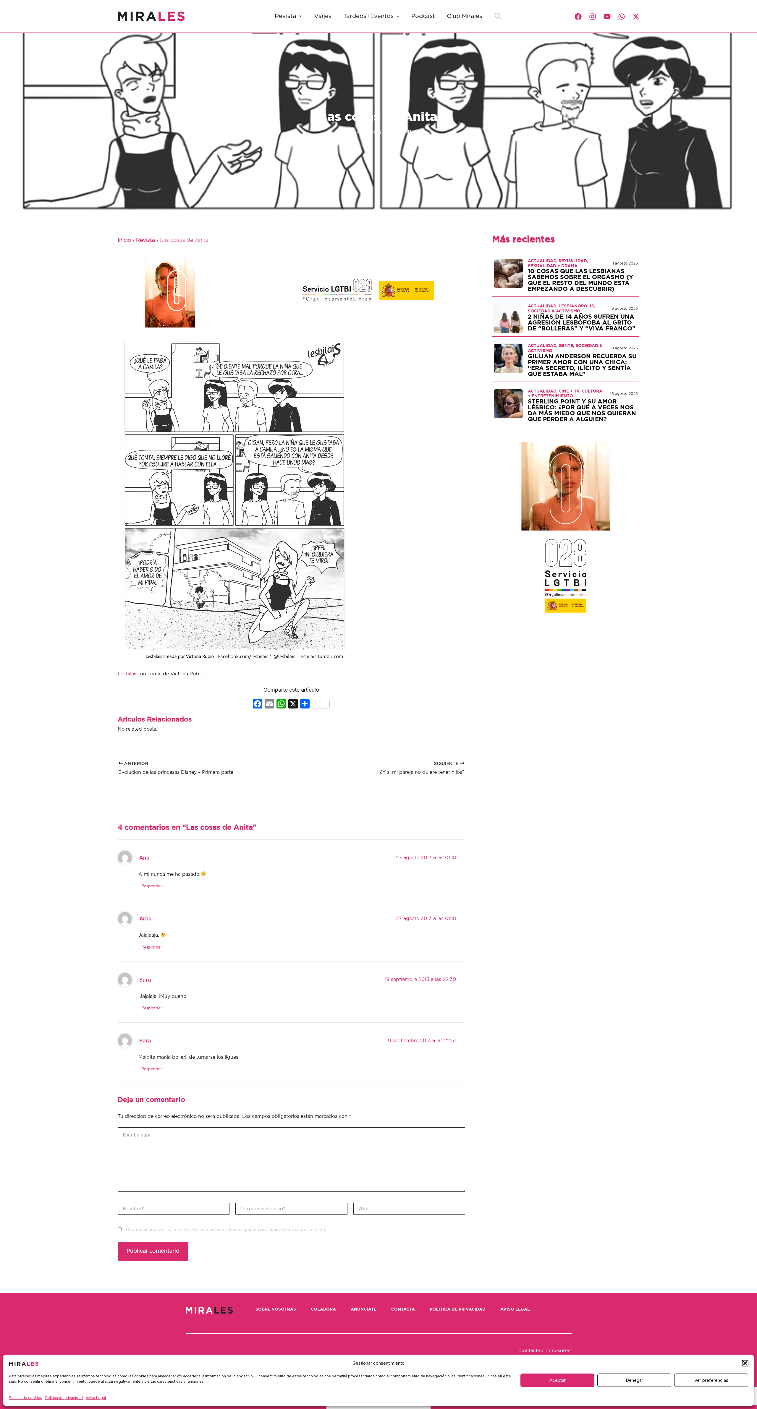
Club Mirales (464, 16)
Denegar (634, 1380)
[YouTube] (607, 16)
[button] (745, 1363)
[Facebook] (578, 16)
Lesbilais (128, 674)
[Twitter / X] (636, 16)
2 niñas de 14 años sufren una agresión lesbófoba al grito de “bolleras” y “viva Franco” (581, 323)
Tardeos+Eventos (368, 16)
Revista (285, 16)
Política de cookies (25, 1397)
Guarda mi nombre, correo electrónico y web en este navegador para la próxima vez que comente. (226, 1230)
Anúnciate (363, 1309)
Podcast (423, 16)
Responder (151, 886)
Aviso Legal (96, 1397)
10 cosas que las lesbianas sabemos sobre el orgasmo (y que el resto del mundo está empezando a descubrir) (580, 280)
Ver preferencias (711, 1380)
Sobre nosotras (275, 1309)
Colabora (323, 1309)
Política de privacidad (64, 1397)
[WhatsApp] (621, 16)
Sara (145, 980)
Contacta (403, 1309)
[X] (293, 704)
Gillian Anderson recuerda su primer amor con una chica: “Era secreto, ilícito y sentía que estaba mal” (582, 365)
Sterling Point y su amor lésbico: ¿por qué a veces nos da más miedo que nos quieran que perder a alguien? (582, 410)
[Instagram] (592, 16)
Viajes (322, 16)
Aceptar (557, 1380)
